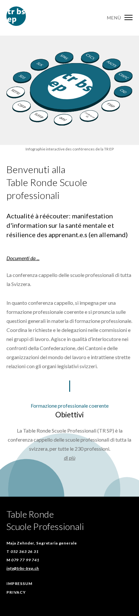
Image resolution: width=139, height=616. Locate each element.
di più (69, 458)
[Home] (16, 24)
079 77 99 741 (25, 559)
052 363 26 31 (25, 551)
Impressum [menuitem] (19, 583)
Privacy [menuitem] (16, 592)
